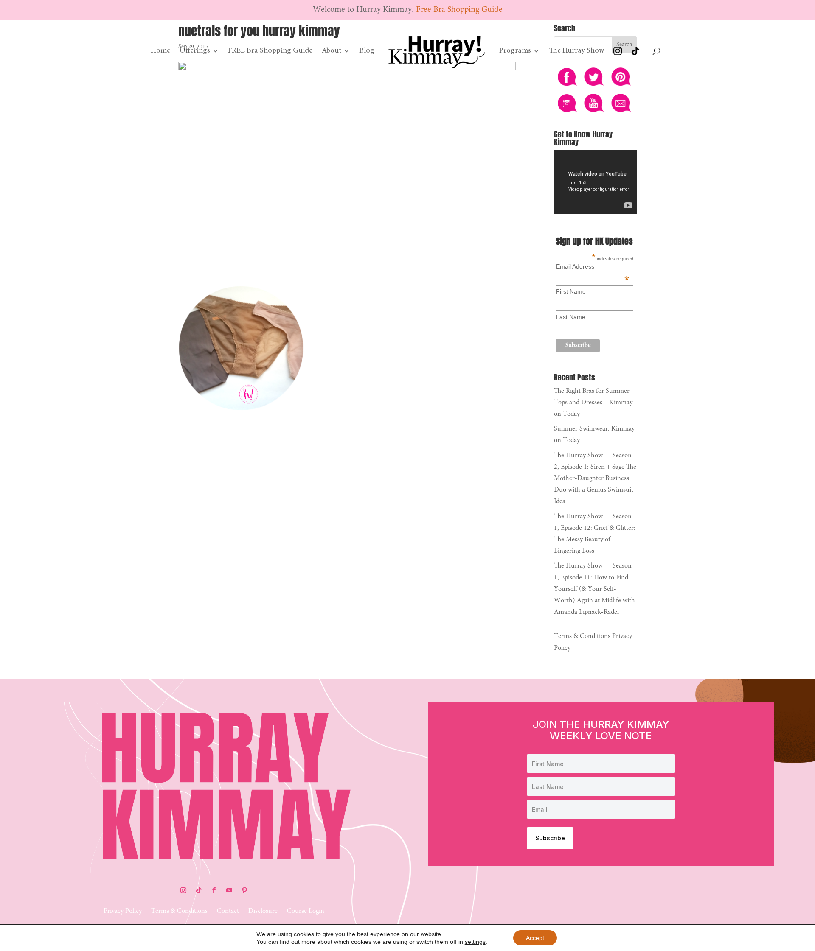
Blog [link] (366, 51)
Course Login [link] (305, 911)
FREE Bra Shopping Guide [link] (270, 51)
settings (475, 941)
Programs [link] (515, 51)
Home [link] (160, 51)
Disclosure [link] (263, 911)
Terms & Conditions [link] (582, 636)
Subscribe (550, 838)
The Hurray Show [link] (576, 51)
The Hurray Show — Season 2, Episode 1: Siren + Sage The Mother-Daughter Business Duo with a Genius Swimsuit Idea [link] (595, 478)
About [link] (331, 51)
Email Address (592, 266)
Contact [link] (228, 911)
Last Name (570, 316)
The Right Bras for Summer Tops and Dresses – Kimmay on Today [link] (593, 402)
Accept (535, 937)
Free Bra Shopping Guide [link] (459, 10)
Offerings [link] (195, 51)
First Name (571, 291)
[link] (437, 50)
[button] (183, 890)
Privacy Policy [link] (123, 911)
